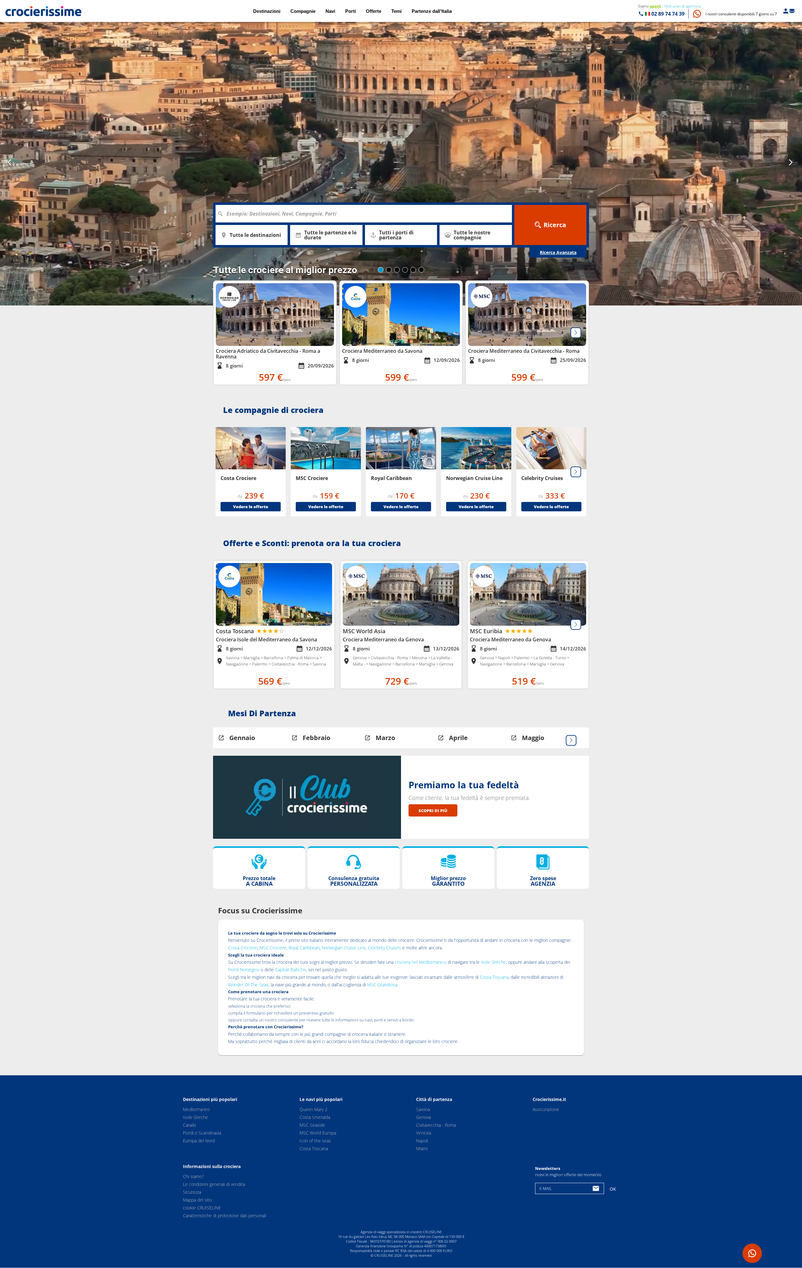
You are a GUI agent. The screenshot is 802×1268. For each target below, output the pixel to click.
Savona (423, 1109)
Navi (330, 11)
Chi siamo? (193, 1177)
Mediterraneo (196, 1109)
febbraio (316, 737)
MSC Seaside (312, 1125)
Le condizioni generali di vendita (214, 1184)
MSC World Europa (317, 1133)
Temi (396, 11)
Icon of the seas (315, 1141)
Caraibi (189, 1125)
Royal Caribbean (304, 948)
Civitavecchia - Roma (436, 1125)
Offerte (373, 11)
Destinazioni (266, 11)
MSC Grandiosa (382, 985)
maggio (533, 737)
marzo (385, 737)
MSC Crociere (272, 948)
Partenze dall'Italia (432, 11)
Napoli (422, 1141)
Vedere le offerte (250, 506)
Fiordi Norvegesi (243, 970)
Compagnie (302, 11)
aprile (458, 737)
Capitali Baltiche (290, 970)
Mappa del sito (197, 1200)
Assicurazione (546, 1109)
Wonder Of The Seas (248, 985)
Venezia (423, 1133)
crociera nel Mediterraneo (420, 962)
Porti (350, 11)
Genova (423, 1117)
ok (613, 1189)
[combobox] (366, 214)
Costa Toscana (494, 977)
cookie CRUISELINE (202, 1208)
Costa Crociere (242, 948)
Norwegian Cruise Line (344, 948)
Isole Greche (493, 962)
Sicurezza (192, 1192)
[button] (741, 14)
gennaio (242, 737)
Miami (422, 1148)
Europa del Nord (199, 1141)
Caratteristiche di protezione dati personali (224, 1216)
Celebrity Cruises (384, 948)
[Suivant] (575, 332)
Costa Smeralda (314, 1117)
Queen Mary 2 (313, 1109)
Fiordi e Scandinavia (202, 1133)
